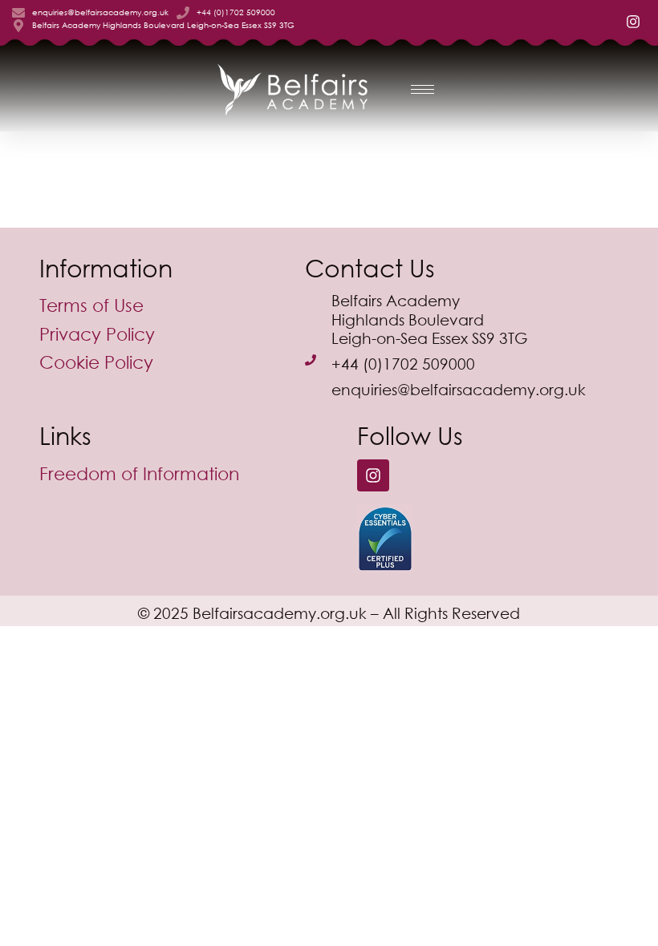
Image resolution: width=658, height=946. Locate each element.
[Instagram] (373, 475)
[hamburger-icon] (422, 89)
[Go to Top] (634, 922)
